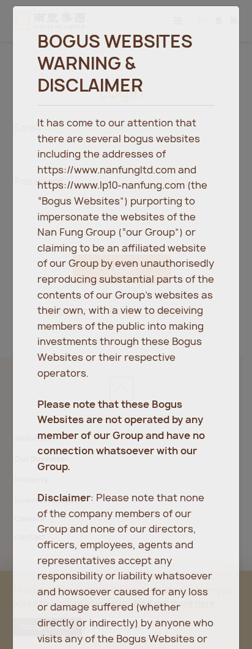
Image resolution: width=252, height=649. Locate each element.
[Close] (217, 27)
